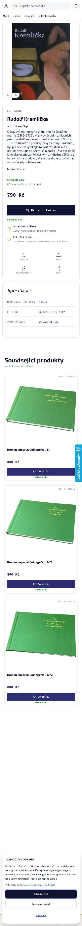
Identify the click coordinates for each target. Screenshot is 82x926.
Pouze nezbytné (41, 904)
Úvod (6, 16)
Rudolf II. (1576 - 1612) (52, 312)
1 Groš (43, 302)
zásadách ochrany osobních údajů (40, 884)
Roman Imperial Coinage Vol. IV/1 (29, 562)
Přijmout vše (41, 894)
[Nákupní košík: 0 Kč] (76, 6)
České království (49, 322)
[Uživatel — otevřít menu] (6, 6)
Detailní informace (17, 169)
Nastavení (41, 915)
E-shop (16, 16)
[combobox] (43, 6)
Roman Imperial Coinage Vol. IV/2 (30, 675)
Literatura (29, 16)
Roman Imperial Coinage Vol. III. (28, 449)
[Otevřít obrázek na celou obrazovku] (41, 61)
